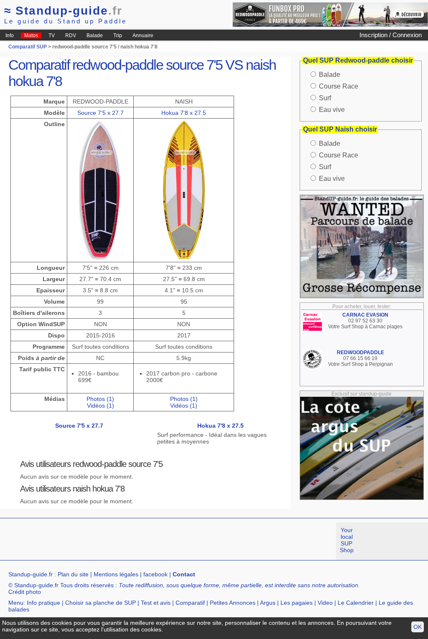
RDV (70, 35)
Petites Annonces (232, 602)
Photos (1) (100, 399)
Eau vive (332, 109)
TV (51, 35)
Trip (117, 35)
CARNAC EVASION (365, 315)
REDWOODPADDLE (360, 352)
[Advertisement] (152, 541)
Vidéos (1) (100, 405)
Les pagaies (296, 602)
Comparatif (190, 602)
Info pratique (43, 602)
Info (9, 35)
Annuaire (142, 35)
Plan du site (73, 574)
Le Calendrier (356, 602)
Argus (267, 602)
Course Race (338, 86)
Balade (95, 35)
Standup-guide (63, 10)
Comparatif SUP (28, 47)
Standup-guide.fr (30, 574)
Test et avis (156, 602)
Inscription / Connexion (390, 34)
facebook (155, 574)
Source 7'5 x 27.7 (100, 112)
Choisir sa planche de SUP (100, 602)
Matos (31, 35)
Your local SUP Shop (347, 540)
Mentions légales (116, 574)
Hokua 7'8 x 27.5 (183, 112)
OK (417, 627)
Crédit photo (24, 591)
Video (325, 602)
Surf (325, 97)
